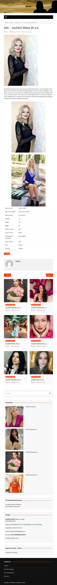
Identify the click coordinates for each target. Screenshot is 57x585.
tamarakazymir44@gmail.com (17, 531)
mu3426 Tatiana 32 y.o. (13, 307)
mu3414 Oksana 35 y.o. (13, 380)
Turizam (6, 565)
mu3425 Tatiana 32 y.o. (39, 307)
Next (49, 275)
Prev (8, 275)
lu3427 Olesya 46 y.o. (31, 429)
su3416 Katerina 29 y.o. (39, 344)
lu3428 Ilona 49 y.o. (31, 406)
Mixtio (28, 6)
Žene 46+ (6, 576)
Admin (6, 31)
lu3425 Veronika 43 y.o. (32, 475)
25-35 (7, 253)
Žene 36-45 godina (9, 572)
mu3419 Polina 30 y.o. (12, 344)
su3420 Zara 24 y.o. (37, 380)
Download (18, 504)
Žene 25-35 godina (27, 31)
